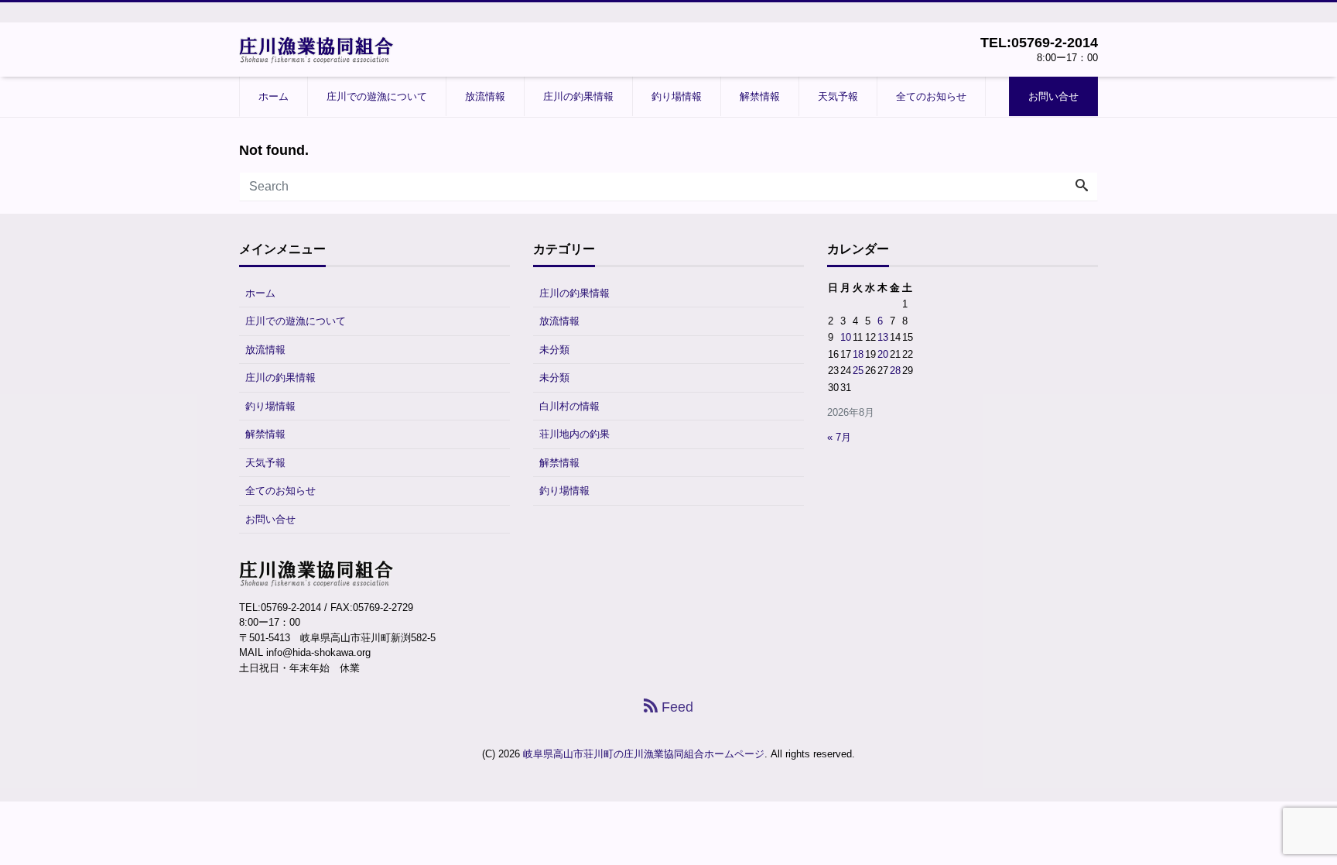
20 (882, 354)
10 (845, 337)
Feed (675, 707)
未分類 (554, 349)
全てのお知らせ (931, 96)
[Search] (1081, 187)
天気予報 (838, 96)
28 (895, 370)
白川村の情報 (569, 406)
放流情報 (485, 96)
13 (882, 337)
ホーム (273, 96)
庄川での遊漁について (377, 96)
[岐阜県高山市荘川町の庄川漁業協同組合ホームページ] (316, 48)
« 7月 (839, 437)
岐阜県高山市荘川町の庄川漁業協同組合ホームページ (643, 754)
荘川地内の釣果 (574, 434)
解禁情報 (760, 96)
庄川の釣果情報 (578, 96)
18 (858, 354)
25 (858, 370)
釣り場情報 (676, 96)
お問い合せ (1053, 96)
